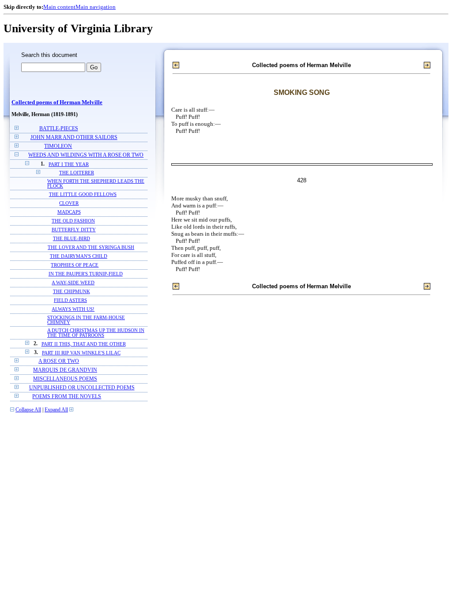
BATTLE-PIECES (58, 129)
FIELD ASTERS (70, 300)
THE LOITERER (76, 172)
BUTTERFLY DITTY (74, 229)
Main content (59, 7)
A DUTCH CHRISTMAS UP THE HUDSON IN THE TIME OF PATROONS (95, 333)
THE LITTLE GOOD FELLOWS (83, 194)
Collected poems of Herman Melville (56, 102)
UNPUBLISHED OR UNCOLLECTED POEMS (82, 388)
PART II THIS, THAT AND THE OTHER (83, 344)
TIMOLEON (58, 146)
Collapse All (28, 410)
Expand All (56, 410)
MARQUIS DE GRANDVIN (65, 370)
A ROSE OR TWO (58, 361)
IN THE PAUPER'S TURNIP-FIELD (86, 273)
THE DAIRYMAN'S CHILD (78, 256)
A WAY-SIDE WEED (73, 282)
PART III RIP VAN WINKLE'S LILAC (81, 352)
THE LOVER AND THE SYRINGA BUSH (91, 247)
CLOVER (69, 203)
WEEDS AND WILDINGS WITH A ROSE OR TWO (85, 155)
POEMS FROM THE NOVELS (66, 396)
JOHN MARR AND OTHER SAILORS (73, 137)
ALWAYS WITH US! (73, 309)
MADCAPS (69, 212)
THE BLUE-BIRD (71, 238)
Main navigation (95, 7)
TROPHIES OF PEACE (74, 265)
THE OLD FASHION (73, 221)
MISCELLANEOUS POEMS (65, 379)
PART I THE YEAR (69, 164)
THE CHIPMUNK (71, 291)
